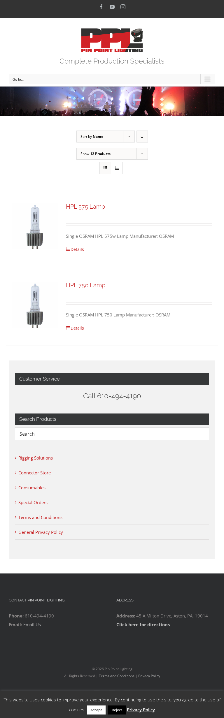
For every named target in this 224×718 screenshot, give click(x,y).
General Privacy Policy (40, 532)
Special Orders (33, 502)
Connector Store (34, 473)
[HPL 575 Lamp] (35, 226)
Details (77, 249)
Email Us (32, 624)
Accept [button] (96, 709)
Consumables (32, 487)
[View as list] (117, 168)
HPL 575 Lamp (85, 206)
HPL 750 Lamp (85, 285)
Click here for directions (143, 624)
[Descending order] (142, 136)
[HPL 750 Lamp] (35, 305)
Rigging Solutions (35, 458)
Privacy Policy (149, 675)
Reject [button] (117, 709)
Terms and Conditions (40, 517)
